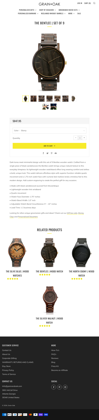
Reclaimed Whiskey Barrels (52, 13)
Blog (53, 362)
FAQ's (53, 354)
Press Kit (55, 366)
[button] (13, 279)
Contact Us (6, 350)
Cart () (87, 3)
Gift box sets (72, 213)
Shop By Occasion (46, 10)
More (70, 13)
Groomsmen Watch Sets (68, 10)
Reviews (54, 358)
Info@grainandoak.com (12, 386)
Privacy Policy (8, 370)
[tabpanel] (49, 62)
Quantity (16, 138)
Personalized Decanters (28, 217)
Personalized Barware (27, 13)
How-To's (55, 350)
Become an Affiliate (59, 370)
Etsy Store (6, 366)
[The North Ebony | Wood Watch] (82, 252)
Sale (79, 13)
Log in (79, 3)
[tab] (25, 98)
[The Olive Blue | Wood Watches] (17, 252)
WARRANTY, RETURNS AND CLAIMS (17, 362)
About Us (6, 354)
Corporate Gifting (9, 358)
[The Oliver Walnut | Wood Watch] (49, 299)
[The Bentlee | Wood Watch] (49, 252)
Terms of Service (9, 374)
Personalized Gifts (26, 10)
